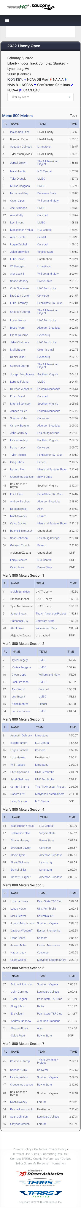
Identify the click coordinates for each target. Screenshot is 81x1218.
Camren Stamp (19, 365)
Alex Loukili (17, 273)
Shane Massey (19, 281)
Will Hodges (17, 266)
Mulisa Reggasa (20, 186)
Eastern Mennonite (48, 389)
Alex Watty (16, 215)
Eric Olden (16, 494)
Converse (43, 295)
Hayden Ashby (19, 440)
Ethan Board (17, 396)
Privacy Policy (22, 1149)
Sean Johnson (19, 538)
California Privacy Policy (50, 1149)
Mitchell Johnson (20, 403)
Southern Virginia (47, 374)
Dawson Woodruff (21, 389)
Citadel (41, 237)
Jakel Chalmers (19, 342)
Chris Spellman (19, 288)
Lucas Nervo (17, 320)
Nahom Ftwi (17, 469)
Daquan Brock (18, 508)
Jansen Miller (18, 411)
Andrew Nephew (20, 501)
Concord (42, 215)
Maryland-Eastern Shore (52, 469)
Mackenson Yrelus (21, 229)
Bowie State (44, 281)
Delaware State (46, 193)
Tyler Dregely (18, 178)
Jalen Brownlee (19, 251)
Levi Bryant (17, 222)
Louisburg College (48, 432)
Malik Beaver (18, 349)
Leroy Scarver (18, 560)
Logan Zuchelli (19, 244)
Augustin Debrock (21, 146)
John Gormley (18, 432)
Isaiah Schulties (20, 132)
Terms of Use (21, 1154)
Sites (35, 1154)
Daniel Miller (17, 357)
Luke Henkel (17, 259)
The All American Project (47, 163)
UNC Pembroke (46, 288)
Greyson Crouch (20, 545)
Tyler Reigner (18, 454)
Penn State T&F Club (49, 303)
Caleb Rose (17, 567)
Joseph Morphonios (22, 374)
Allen (40, 508)
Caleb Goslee (18, 523)
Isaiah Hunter (18, 171)
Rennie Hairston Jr (21, 530)
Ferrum (41, 516)
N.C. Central (44, 171)
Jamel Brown (18, 162)
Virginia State (45, 251)
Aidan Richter (18, 237)
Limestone (44, 146)
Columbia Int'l (45, 349)
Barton (41, 462)
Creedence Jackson (22, 476)
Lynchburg (43, 335)
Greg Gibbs (17, 462)
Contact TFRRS (20, 1158)
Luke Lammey (19, 303)
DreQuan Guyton (20, 295)
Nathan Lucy (17, 447)
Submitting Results (54, 1154)
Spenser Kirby (18, 418)
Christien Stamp (20, 311)
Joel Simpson (18, 207)
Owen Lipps (17, 200)
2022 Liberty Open (23, 46)
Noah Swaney (18, 516)
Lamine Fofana (19, 381)
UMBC (41, 178)
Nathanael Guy (19, 193)
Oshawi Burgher (20, 425)
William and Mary (48, 200)
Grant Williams (19, 335)
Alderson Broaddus (48, 327)
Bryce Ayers (17, 327)
